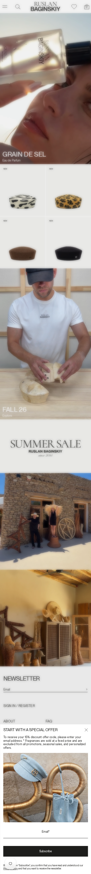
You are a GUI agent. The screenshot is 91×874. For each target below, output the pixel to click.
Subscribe (45, 851)
